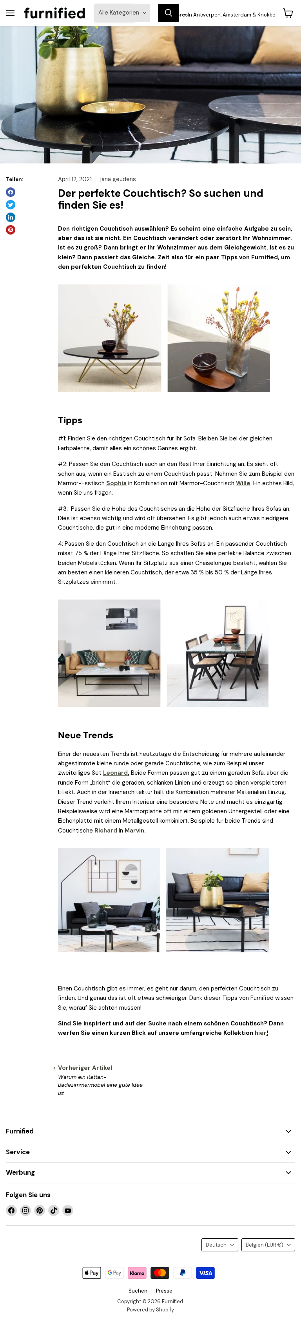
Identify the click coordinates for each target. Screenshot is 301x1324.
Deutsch (216, 1244)
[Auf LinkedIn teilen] (10, 217)
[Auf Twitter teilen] (10, 204)
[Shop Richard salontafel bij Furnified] (164, 396)
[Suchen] (168, 13)
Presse (164, 1290)
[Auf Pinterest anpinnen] (10, 230)
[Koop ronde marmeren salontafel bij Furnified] (163, 957)
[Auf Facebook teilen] (10, 192)
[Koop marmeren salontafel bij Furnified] (163, 711)
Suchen (138, 1290)
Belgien (264, 1244)
